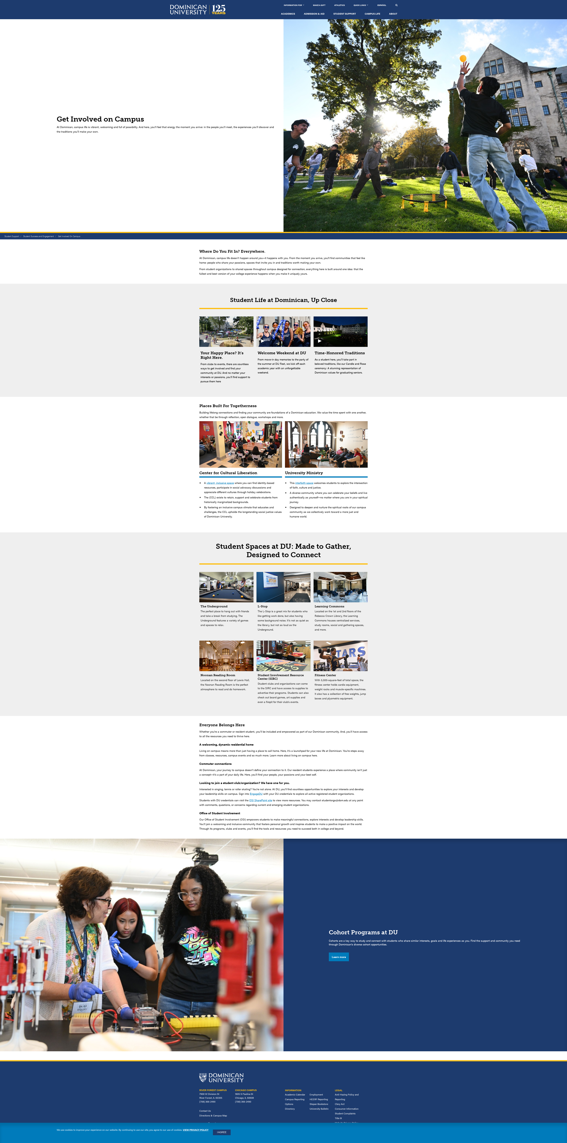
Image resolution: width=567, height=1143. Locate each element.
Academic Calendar (295, 1094)
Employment (316, 1094)
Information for (293, 5)
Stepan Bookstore (319, 1104)
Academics (288, 13)
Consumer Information (347, 1108)
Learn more (339, 957)
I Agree (222, 1132)
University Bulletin (319, 1108)
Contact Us (205, 1110)
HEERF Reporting (319, 1099)
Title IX (338, 1118)
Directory (290, 1108)
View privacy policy (195, 1129)
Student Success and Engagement (38, 236)
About (393, 13)
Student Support (344, 13)
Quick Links (360, 5)
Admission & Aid (314, 13)
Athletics (339, 5)
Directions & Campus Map (213, 1115)
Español (381, 5)
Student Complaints (345, 1113)
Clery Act (339, 1104)
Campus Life (372, 13)
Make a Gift (319, 5)
